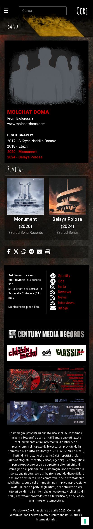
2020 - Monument (22, 152)
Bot (61, 281)
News (62, 297)
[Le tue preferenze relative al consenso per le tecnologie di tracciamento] (85, 521)
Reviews (64, 292)
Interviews (66, 303)
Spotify (64, 276)
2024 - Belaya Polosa (24, 157)
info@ (63, 308)
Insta (62, 286)
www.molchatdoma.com (26, 124)
